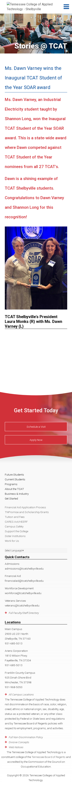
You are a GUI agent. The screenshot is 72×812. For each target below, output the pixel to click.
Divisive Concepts (19, 742)
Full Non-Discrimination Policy (26, 737)
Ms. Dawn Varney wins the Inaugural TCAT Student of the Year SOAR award (33, 77)
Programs (11, 484)
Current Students (15, 479)
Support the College (16, 531)
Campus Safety (14, 526)
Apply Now (36, 439)
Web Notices (16, 747)
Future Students (14, 474)
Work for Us (12, 540)
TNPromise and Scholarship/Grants (27, 512)
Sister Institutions (15, 536)
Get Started (11, 498)
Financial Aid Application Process (25, 507)
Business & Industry (17, 493)
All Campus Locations (21, 694)
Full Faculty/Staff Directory (24, 612)
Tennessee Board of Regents (48, 757)
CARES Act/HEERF (16, 521)
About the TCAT (14, 489)
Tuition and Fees (15, 516)
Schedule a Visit (36, 426)
